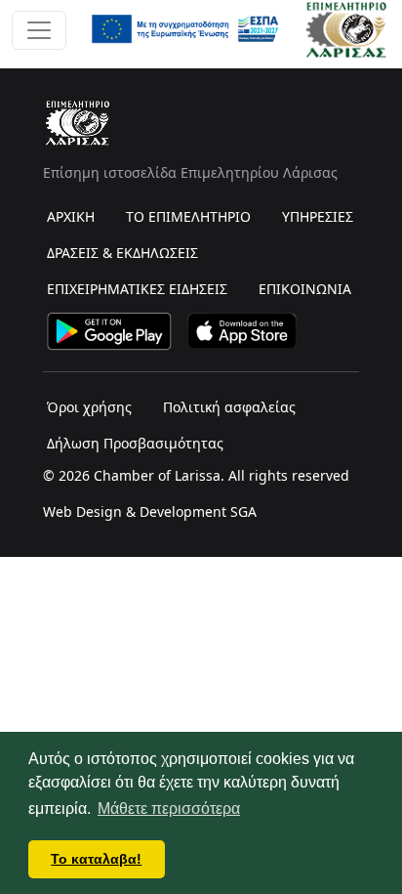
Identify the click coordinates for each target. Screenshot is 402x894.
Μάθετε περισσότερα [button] (169, 808)
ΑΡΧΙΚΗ (71, 216)
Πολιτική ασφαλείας (229, 407)
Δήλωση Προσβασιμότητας (135, 443)
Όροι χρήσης (89, 407)
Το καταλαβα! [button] (96, 859)
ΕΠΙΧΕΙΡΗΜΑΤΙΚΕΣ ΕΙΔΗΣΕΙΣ (137, 288)
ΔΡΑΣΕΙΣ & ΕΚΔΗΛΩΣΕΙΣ (122, 252)
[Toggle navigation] (39, 30)
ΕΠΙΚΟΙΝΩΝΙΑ (305, 288)
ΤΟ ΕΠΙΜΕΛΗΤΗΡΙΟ (188, 216)
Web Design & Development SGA (150, 511)
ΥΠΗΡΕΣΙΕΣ (317, 216)
